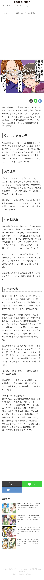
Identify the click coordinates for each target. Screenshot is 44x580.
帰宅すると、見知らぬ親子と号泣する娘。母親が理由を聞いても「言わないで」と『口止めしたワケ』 (22, 74)
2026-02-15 (6, 85)
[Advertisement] (22, 37)
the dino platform (24, 574)
